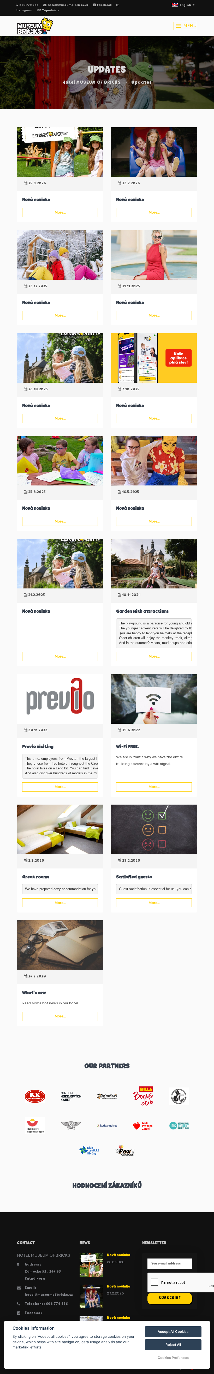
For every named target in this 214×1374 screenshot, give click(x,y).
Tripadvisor (51, 10)
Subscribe (170, 1298)
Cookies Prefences (173, 1357)
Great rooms (35, 877)
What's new (34, 993)
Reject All (173, 1344)
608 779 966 (29, 5)
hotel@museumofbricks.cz (68, 5)
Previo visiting (38, 747)
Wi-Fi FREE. (127, 747)
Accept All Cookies (173, 1331)
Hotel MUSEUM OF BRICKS (91, 82)
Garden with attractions (142, 611)
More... (60, 212)
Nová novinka (36, 200)
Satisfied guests (134, 877)
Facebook (104, 5)
